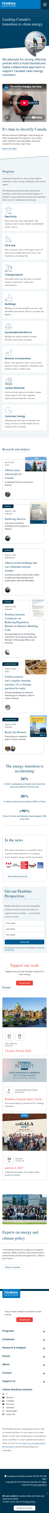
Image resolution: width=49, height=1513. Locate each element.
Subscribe (10, 1414)
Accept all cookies (24, 1508)
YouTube (10, 1404)
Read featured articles (18, 876)
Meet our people (12, 1267)
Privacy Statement (38, 1485)
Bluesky (9, 1397)
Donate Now (24, 983)
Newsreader (11, 1411)
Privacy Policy (29, 1501)
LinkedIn (10, 1401)
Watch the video (9, 148)
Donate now (24, 1319)
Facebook (10, 1407)
